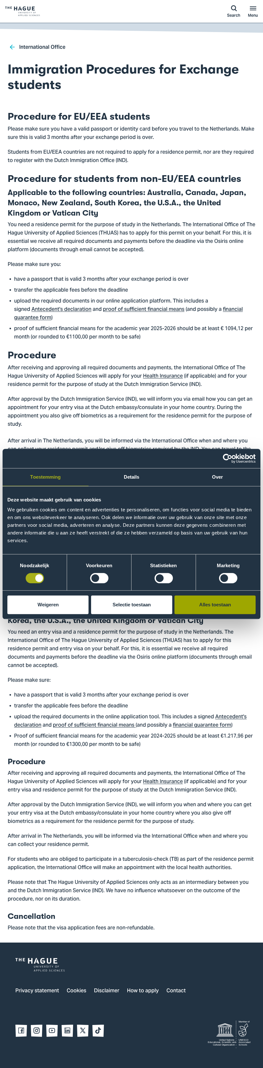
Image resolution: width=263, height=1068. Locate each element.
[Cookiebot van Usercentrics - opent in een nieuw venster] (227, 458)
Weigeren (48, 604)
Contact (176, 991)
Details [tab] (132, 477)
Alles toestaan (215, 604)
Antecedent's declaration (61, 309)
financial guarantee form (202, 725)
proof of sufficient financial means (143, 309)
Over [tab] (217, 477)
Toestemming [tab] (45, 477)
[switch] (99, 578)
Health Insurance (163, 376)
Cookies (76, 991)
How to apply (143, 991)
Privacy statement (37, 991)
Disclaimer (106, 991)
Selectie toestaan (132, 604)
